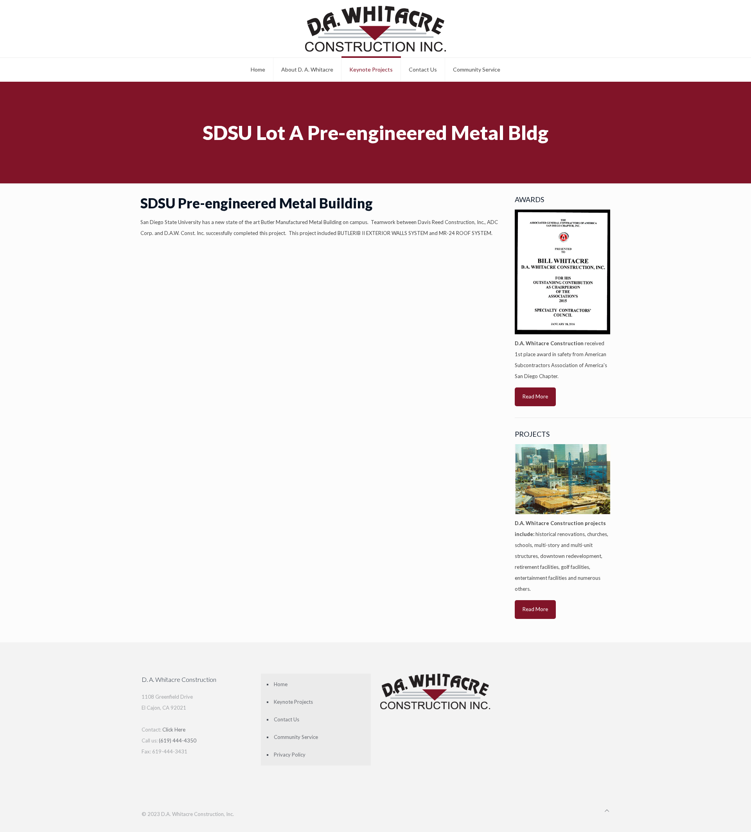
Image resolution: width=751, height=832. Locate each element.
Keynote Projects (293, 702)
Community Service (296, 737)
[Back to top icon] (606, 810)
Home (280, 684)
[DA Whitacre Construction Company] (375, 28)
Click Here (173, 729)
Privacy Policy (289, 754)
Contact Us (286, 719)
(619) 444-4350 (177, 740)
